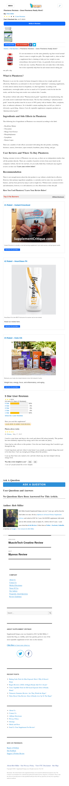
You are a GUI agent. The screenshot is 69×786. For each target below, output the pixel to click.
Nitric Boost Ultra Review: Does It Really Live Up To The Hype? (30, 696)
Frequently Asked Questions (18, 594)
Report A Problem (13, 748)
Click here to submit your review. (18, 424)
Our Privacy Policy (27, 765)
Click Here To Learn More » (12, 249)
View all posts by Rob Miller (26, 529)
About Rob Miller (13, 765)
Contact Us (13, 582)
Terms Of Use (13, 588)
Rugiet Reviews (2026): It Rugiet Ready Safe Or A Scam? (28, 685)
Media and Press (14, 724)
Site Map (55, 765)
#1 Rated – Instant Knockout (17, 205)
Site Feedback (11, 751)
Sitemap (11, 722)
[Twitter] (34, 44)
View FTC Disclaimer (43, 765)
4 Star (7, 406)
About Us (12, 580)
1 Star (7, 413)
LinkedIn (61, 525)
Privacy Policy (14, 719)
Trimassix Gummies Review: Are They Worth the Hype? (27, 693)
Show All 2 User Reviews (14, 416)
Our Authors (13, 591)
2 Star (7, 410)
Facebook (55, 525)
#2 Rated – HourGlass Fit (15, 261)
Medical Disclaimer (15, 585)
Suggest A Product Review (15, 753)
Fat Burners (14, 49)
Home (6, 49)
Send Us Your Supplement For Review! (22, 727)
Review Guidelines (15, 596)
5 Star (7, 403)
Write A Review (34, 23)
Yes (30, 462)
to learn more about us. (18, 645)
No (35, 462)
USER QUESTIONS (9, 44)
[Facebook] (30, 44)
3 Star (7, 408)
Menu (10, 6)
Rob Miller (10, 14)
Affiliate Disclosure (15, 716)
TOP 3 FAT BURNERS (22, 44)
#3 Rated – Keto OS (13, 338)
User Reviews (20, 16)
